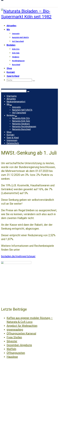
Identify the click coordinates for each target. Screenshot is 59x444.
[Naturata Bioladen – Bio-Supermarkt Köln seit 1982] (29, 13)
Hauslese (12, 356)
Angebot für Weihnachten (22, 325)
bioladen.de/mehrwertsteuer (18, 256)
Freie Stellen (14, 337)
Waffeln (11, 349)
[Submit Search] (34, 80)
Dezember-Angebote (19, 345)
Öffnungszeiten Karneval (21, 333)
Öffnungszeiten (16, 353)
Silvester (12, 341)
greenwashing (15, 329)
